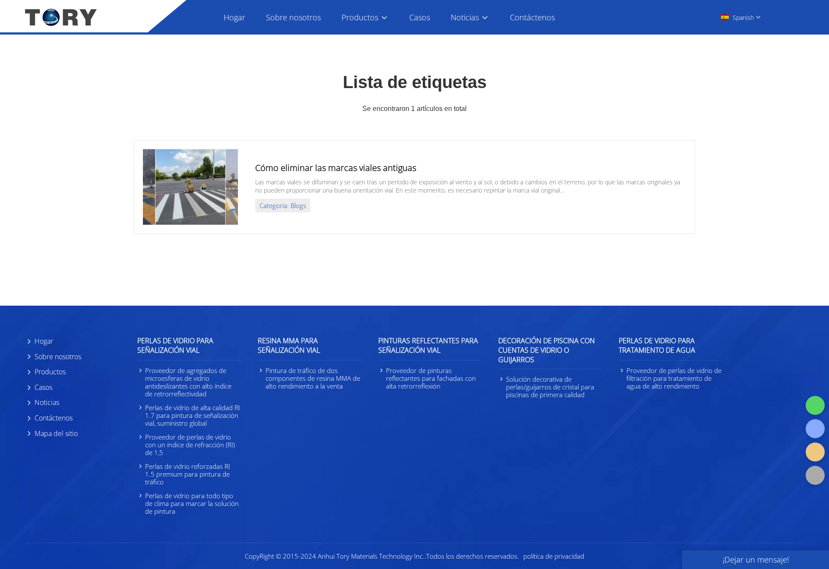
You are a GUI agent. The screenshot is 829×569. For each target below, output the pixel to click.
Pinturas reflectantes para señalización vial (428, 345)
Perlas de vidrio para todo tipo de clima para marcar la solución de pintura (192, 503)
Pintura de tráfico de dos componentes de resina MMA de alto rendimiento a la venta (313, 378)
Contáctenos (532, 17)
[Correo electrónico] (815, 452)
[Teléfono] (815, 428)
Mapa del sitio (56, 433)
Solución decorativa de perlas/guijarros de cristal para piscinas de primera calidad (550, 386)
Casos (419, 17)
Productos (360, 17)
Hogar (234, 17)
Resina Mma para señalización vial (289, 345)
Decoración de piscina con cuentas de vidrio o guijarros (546, 350)
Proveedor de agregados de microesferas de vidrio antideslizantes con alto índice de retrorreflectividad (188, 382)
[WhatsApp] (815, 405)
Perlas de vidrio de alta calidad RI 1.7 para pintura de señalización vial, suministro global (192, 415)
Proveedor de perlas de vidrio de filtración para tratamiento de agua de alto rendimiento (673, 378)
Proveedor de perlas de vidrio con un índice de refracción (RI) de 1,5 (190, 444)
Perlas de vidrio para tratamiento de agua (657, 345)
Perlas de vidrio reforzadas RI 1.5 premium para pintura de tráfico (187, 474)
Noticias (465, 17)
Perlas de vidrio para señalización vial (175, 345)
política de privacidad (553, 556)
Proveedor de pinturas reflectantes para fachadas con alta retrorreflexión (431, 378)
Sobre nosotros (293, 17)
